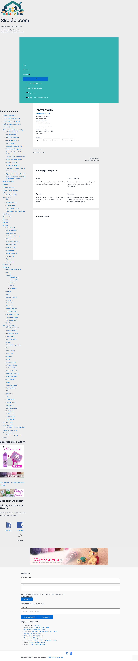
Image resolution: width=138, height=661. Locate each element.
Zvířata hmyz (10, 405)
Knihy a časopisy (11, 202)
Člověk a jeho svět (12, 132)
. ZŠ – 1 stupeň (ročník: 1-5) (11, 118)
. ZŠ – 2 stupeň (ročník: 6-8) (11, 121)
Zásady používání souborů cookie (38, 97)
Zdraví (8, 396)
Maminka (9, 356)
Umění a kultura (11, 171)
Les (7, 348)
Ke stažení (26, 70)
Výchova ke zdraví (12, 317)
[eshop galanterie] (12, 468)
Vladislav (27, 629)
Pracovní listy (7, 264)
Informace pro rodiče (9, 193)
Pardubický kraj (11, 247)
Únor (38, 178)
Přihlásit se (26, 599)
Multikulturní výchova (12, 165)
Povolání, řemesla (11, 376)
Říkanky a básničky (9, 326)
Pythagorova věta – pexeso (36, 644)
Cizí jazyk (9, 275)
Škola (8, 382)
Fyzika (8, 294)
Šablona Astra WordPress (55, 657)
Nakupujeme (7, 198)
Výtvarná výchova (11, 320)
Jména (8, 342)
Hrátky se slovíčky (35, 633)
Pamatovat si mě (27, 596)
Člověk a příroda (11, 134)
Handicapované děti (9, 187)
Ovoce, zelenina (11, 362)
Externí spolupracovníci (35, 83)
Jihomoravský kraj (11, 230)
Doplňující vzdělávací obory (14, 146)
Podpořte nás (32, 93)
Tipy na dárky (10, 205)
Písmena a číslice (11, 365)
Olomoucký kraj (11, 244)
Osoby (8, 359)
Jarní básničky (10, 336)
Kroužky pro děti (11, 195)
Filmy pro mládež (8, 181)
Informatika (9, 300)
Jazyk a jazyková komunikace (15, 156)
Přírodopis (9, 306)
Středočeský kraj (11, 253)
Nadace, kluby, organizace (14, 435)
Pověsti (5, 225)
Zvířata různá (10, 414)
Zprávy (5, 437)
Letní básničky (10, 350)
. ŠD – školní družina (9, 115)
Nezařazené (6, 214)
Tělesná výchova (11, 311)
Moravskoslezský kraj (12, 242)
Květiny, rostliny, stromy (13, 345)
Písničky (5, 220)
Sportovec (40, 194)
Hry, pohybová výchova (10, 190)
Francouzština (14, 280)
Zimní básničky (10, 399)
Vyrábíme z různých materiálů (15, 427)
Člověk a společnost (12, 137)
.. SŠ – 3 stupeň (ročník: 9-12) (12, 124)
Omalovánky (7, 217)
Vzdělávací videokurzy (10, 430)
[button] (29, 74)
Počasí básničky (11, 368)
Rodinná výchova (11, 308)
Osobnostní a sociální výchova (15, 168)
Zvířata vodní (10, 419)
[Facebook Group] (71, 654)
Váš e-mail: (24, 607)
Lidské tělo (9, 353)
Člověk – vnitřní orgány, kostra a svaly (45, 640)
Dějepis (8, 291)
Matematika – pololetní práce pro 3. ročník (45, 631)
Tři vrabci (37, 625)
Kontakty (25, 74)
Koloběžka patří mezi (37, 636)
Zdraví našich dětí (8, 433)
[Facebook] (67, 654)
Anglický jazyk (14, 277)
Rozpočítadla (10, 379)
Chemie (8, 272)
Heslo (22, 584)
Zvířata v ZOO (10, 416)
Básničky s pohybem (12, 328)
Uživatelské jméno (26, 577)
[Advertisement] (69, 49)
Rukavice (70, 194)
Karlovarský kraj (11, 233)
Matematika (9, 303)
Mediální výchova (11, 162)
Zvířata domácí (10, 402)
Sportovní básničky (12, 385)
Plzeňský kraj (10, 250)
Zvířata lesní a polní (12, 408)
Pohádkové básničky (12, 373)
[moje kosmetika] (12, 496)
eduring (26, 633)
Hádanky (6, 184)
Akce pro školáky (8, 127)
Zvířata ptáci (10, 411)
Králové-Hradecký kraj (13, 236)
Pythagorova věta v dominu (36, 642)
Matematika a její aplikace (14, 159)
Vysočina (9, 259)
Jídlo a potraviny (11, 339)
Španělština (13, 288)
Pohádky (5, 222)
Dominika (27, 636)
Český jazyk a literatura (13, 269)
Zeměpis (9, 323)
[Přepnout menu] (35, 79)
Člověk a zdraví (11, 143)
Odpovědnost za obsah (35, 88)
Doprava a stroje (11, 330)
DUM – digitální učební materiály (13, 130)
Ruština (12, 285)
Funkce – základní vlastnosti (38, 629)
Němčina (12, 283)
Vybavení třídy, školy (12, 208)
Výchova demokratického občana (16, 174)
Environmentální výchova (14, 149)
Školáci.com (15, 20)
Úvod (24, 65)
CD (7, 199)
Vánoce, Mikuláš (11, 388)
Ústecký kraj (10, 256)
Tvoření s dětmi (8, 425)
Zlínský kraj (9, 262)
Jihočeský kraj (10, 227)
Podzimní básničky (12, 371)
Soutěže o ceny (8, 422)
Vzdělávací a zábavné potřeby (15, 211)
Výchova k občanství (12, 314)
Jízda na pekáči (73, 178)
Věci (7, 391)
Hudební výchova (11, 297)
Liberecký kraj (10, 239)
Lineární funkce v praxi (42, 627)
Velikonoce (9, 394)
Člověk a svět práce (12, 140)
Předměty (6, 267)
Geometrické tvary (12, 333)
